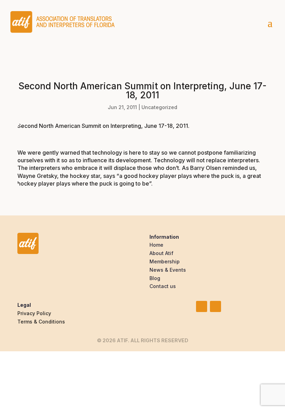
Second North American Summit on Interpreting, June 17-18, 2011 (102, 125)
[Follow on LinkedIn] (201, 306)
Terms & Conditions (41, 322)
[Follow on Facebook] (215, 306)
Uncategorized (159, 107)
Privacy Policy (34, 313)
